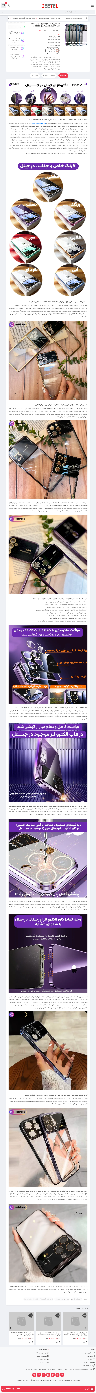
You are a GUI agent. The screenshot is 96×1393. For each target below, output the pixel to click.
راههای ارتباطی (89, 1353)
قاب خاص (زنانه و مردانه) (62, 1299)
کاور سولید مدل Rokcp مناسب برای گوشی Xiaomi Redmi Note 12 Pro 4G (49, 1334)
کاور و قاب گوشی (76, 1299)
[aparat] (39, 1375)
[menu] (92, 6)
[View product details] (86, 1343)
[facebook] (48, 1375)
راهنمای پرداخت (42, 1356)
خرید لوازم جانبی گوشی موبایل (73, 18)
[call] (34, 1375)
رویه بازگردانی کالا (41, 1353)
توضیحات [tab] (63, 75)
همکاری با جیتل (88, 1363)
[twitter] (43, 1375)
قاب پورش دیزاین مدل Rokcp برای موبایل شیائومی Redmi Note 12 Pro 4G (76, 1334)
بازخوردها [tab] (34, 75)
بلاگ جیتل (90, 1359)
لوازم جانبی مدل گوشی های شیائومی (24, 18)
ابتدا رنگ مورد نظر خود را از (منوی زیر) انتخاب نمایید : (54, 42)
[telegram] (62, 1375)
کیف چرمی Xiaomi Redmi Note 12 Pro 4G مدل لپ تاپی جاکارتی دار (22, 1334)
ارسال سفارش (42, 1359)
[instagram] (57, 1375)
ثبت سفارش (43, 1363)
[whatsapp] (53, 1375)
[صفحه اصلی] (86, 18)
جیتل (92, 1349)
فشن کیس (55, 30)
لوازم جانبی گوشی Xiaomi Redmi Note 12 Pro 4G (38, 1299)
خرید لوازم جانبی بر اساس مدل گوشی (49, 18)
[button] (85, 1328)
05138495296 (86, 1366)
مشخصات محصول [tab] (49, 75)
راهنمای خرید (43, 1349)
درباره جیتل (90, 1356)
